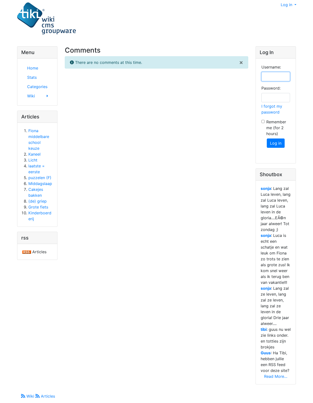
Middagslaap (40, 183)
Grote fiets (38, 207)
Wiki (30, 396)
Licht (32, 160)
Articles (47, 396)
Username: (271, 67)
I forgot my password (271, 109)
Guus (266, 352)
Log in (287, 4)
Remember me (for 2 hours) (276, 127)
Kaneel (34, 154)
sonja (266, 188)
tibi (264, 329)
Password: (270, 88)
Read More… (275, 376)
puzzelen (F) (39, 177)
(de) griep (37, 201)
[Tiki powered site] (46, 18)
